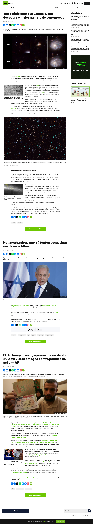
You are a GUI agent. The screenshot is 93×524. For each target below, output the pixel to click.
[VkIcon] (65, 3)
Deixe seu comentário (35, 229)
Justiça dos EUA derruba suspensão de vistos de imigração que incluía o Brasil (13, 463)
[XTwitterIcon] (70, 3)
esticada (13, 108)
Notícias (13, 7)
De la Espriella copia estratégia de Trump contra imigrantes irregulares (80, 18)
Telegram (15, 510)
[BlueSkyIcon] (77, 3)
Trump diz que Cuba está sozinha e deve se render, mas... (78, 100)
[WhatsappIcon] (72, 3)
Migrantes (28, 488)
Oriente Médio (49, 335)
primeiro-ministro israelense (20, 305)
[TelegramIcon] (67, 3)
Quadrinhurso (78, 83)
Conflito (13, 335)
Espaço (20, 222)
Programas (35, 7)
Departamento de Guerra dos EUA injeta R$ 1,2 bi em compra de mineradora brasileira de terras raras (80, 32)
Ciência (13, 222)
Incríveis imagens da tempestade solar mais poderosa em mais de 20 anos (13, 198)
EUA (13, 488)
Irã (28, 335)
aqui (44, 521)
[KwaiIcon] (75, 3)
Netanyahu (40, 335)
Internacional (21, 335)
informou (18, 76)
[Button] (82, 3)
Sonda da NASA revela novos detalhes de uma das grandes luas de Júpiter (13, 99)
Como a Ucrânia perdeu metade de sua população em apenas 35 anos (80, 24)
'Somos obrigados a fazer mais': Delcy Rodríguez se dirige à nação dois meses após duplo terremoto (80, 48)
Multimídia (77, 7)
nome (37, 85)
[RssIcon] (80, 3)
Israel (33, 335)
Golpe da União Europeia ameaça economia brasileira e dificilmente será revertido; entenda (80, 41)
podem (42, 92)
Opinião (57, 7)
